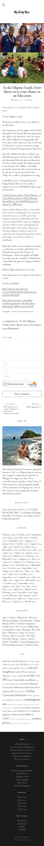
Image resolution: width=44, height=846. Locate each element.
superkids (16, 708)
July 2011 (20, 571)
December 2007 (9, 598)
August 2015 (35, 543)
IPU (17, 626)
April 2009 (18, 589)
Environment (26, 620)
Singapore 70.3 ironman (23, 704)
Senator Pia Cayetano (22, 753)
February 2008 (15, 595)
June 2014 (8, 553)
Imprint (21, 840)
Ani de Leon (9, 661)
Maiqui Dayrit (15, 684)
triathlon (21, 711)
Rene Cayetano (18, 635)
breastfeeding (14, 664)
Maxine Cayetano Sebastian (20, 685)
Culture (12, 617)
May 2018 (23, 537)
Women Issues (32, 644)
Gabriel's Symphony (26, 623)
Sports (31, 638)
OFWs (29, 695)
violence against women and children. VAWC (21, 714)
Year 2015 (22, 806)
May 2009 (6, 589)
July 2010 (37, 577)
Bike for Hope (29, 661)
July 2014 (37, 549)
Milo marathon (20, 691)
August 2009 (8, 586)
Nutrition (13, 632)
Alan (4, 617)
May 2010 (8, 580)
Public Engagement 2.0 (32, 405)
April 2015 (18, 546)
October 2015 (22, 543)
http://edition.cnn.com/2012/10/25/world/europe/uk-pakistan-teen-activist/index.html (19, 291)
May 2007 (6, 601)
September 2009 (25, 583)
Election (32, 617)
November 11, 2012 (17, 100)
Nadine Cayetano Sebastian (18, 693)
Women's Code (14, 719)
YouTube (22, 829)
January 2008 (30, 595)
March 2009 (30, 589)
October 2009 (10, 583)
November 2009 (33, 580)
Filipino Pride (8, 623)
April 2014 (19, 553)
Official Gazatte (22, 744)
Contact (27, 840)
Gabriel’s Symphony (22, 756)
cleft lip (22, 664)
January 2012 (8, 565)
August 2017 (30, 540)
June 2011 (30, 571)
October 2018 (23, 534)
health (24, 675)
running (29, 699)
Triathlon (14, 641)
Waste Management (29, 641)
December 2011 (22, 565)
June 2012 (8, 562)
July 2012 (36, 559)
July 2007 (23, 598)
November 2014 (9, 549)
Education (15, 311)
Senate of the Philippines (22, 747)
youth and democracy (25, 723)
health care (33, 675)
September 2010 (9, 577)
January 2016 (8, 543)
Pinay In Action (27, 632)
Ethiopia (24, 668)
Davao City (31, 664)
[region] (22, 37)
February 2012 (33, 562)
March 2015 (30, 546)
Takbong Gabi (12, 711)
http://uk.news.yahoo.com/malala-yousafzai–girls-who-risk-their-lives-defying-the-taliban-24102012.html (18, 303)
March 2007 (30, 601)
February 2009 (9, 592)
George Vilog (16, 676)
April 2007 (18, 601)
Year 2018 (22, 797)
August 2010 (25, 577)
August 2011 (8, 571)
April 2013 (7, 556)
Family (37, 620)
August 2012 (24, 559)
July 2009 (20, 586)
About (16, 840)
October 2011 (14, 568)
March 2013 (19, 556)
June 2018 (13, 537)
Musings (26, 629)
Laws (23, 626)
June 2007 (33, 598)
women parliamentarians (24, 719)
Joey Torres (13, 679)
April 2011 (12, 574)
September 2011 (29, 568)
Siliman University (12, 704)
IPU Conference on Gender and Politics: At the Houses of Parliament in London (11, 408)
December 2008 (25, 592)
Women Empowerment (26, 311)
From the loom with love (13, 509)
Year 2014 (22, 809)
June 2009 (31, 586)
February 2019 (8, 534)
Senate (23, 638)
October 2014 (25, 549)
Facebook (22, 820)
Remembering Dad (10, 518)
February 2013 (32, 556)
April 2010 (19, 580)
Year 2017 (22, 800)
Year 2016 (22, 803)
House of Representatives (22, 750)
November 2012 (9, 559)
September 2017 (15, 540)
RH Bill (30, 635)
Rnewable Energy (10, 638)
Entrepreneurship (10, 620)
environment (14, 668)
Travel (5, 641)
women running (15, 723)
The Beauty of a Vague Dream (25, 515)
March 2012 (19, 562)
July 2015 (8, 546)
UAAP (28, 711)
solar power (33, 704)
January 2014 (32, 553)
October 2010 (25, 574)
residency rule (18, 700)
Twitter (22, 826)
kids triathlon (27, 680)
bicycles (20, 661)
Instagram (22, 823)
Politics (5, 635)
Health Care (7, 626)
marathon (24, 684)
